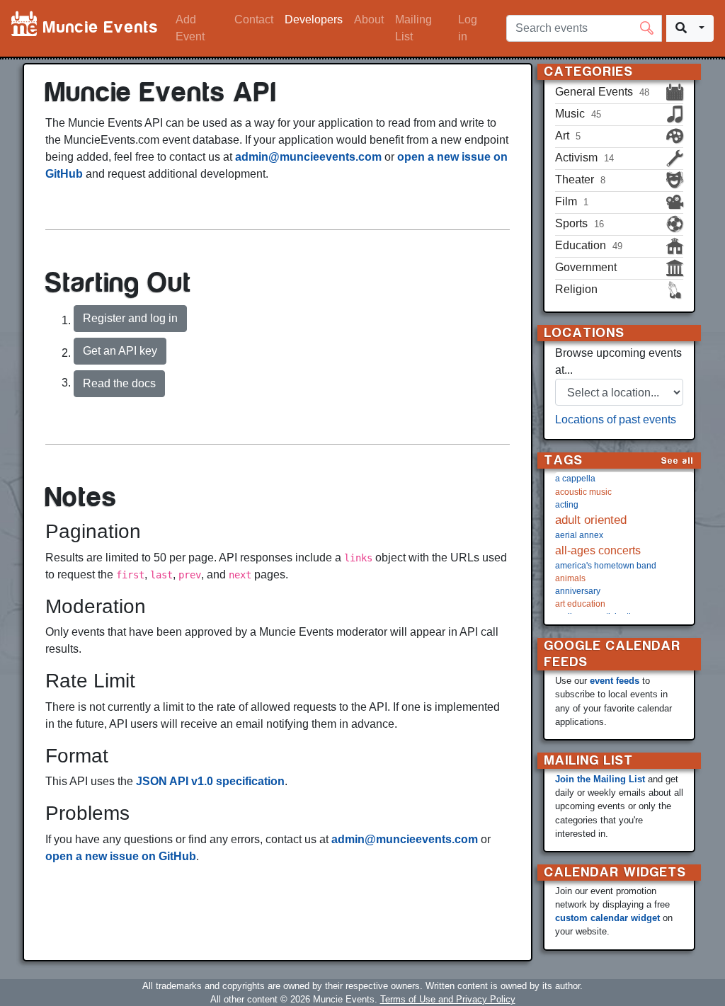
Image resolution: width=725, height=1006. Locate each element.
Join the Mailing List (600, 779)
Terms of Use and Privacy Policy (447, 999)
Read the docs (119, 383)
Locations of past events (615, 419)
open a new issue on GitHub (120, 856)
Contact (253, 19)
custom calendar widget (607, 918)
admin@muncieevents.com (308, 157)
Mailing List (413, 27)
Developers (314, 19)
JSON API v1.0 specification (210, 781)
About (369, 19)
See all (677, 460)
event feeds (614, 680)
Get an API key (120, 351)
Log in (467, 27)
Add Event (190, 27)
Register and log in (130, 318)
